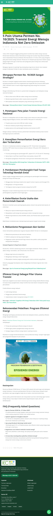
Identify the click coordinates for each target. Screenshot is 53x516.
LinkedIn (20, 506)
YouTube (15, 506)
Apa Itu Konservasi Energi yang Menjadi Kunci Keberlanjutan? (28, 268)
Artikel (36, 46)
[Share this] (4, 49)
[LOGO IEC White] (11, 2)
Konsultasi (3, 488)
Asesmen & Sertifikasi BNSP (8, 490)
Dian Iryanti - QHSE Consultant (23, 47)
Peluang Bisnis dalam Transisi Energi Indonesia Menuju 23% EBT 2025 (30, 105)
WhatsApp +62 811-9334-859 (10, 475)
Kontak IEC (30, 490)
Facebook (4, 506)
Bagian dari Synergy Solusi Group (8, 513)
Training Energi (5, 485)
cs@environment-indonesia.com (9, 503)
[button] (6, 2)
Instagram (9, 506)
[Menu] (2, 2)
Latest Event (30, 488)
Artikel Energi (30, 485)
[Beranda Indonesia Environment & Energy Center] (8, 463)
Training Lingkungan (6, 483)
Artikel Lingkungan (31, 483)
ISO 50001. (31, 297)
